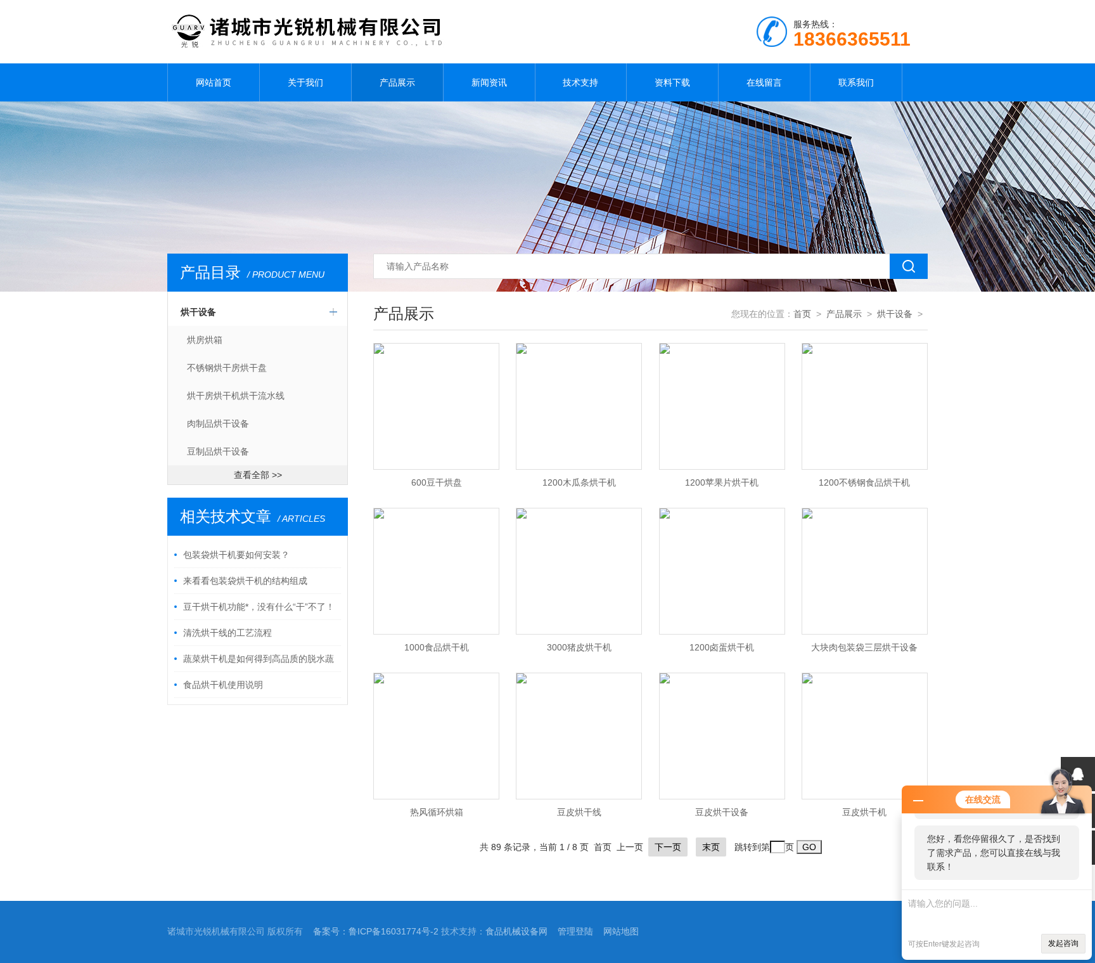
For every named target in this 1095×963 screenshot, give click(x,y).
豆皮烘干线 (579, 812)
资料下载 (672, 82)
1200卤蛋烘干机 (721, 647)
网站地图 (621, 931)
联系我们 (856, 82)
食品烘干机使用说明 (223, 685)
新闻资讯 (489, 82)
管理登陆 (575, 931)
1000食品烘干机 (436, 647)
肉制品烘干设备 (218, 423)
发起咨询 (1063, 943)
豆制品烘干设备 (218, 451)
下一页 (668, 847)
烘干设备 (198, 312)
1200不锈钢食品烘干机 (864, 482)
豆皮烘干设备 (721, 812)
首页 (802, 314)
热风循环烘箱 (436, 812)
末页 (711, 847)
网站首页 (213, 82)
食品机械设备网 (516, 931)
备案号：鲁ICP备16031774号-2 (376, 931)
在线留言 (764, 82)
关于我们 (305, 82)
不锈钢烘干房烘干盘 (227, 368)
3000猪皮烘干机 (579, 647)
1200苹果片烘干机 (722, 482)
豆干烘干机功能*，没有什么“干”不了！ (259, 607)
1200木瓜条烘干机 (579, 482)
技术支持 (580, 82)
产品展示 (397, 82)
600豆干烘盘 (436, 482)
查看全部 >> (258, 475)
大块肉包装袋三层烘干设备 (864, 647)
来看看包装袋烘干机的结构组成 (245, 581)
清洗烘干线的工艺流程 (227, 633)
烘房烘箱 (204, 340)
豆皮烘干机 (864, 812)
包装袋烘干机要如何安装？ (236, 555)
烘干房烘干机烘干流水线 (236, 396)
